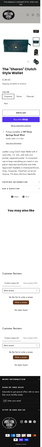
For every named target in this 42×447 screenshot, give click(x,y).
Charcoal (30, 96)
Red (5, 103)
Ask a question (11, 189)
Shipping (5, 84)
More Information (14, 379)
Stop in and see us (13, 410)
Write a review (21, 302)
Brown (19, 96)
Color (5, 92)
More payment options (21, 125)
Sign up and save (13, 387)
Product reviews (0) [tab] (12, 283)
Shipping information (15, 182)
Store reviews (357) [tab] (30, 283)
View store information (13, 143)
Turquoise (8, 96)
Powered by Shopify (21, 444)
